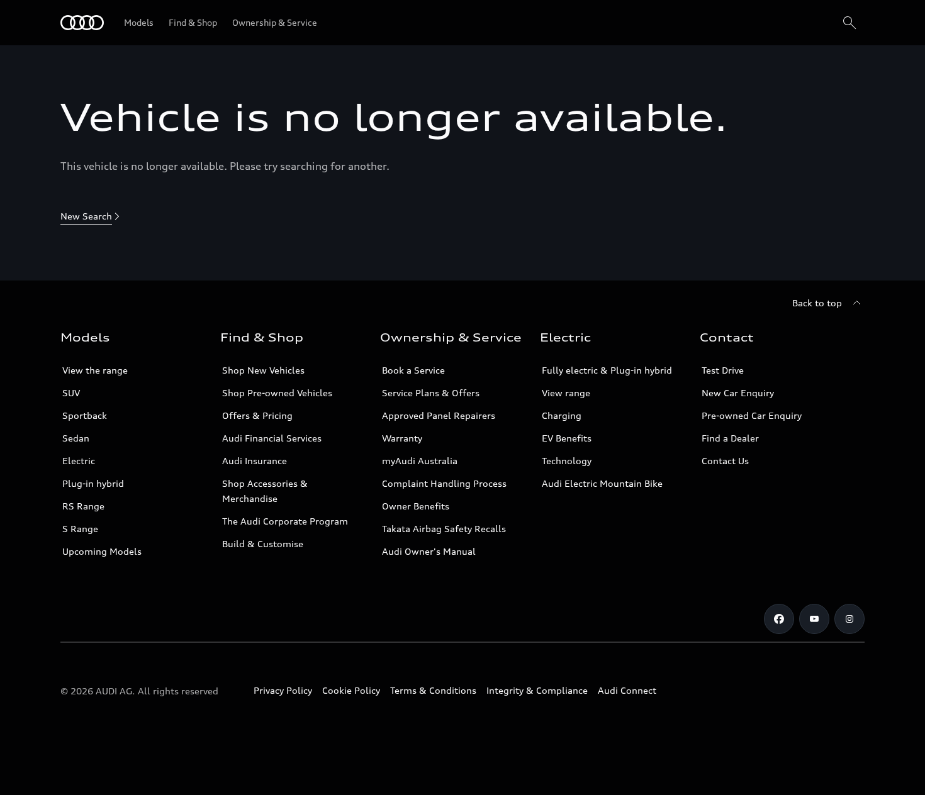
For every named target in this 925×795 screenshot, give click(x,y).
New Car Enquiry (738, 392)
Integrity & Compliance (537, 690)
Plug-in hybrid (93, 483)
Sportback (84, 415)
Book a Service (413, 370)
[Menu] (82, 22)
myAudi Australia (419, 460)
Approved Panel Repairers (438, 415)
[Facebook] (779, 619)
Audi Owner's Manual (429, 551)
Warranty (402, 438)
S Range (80, 528)
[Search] (849, 23)
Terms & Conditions (433, 690)
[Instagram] (849, 619)
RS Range (83, 506)
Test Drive (723, 370)
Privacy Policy (283, 690)
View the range (95, 370)
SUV (71, 392)
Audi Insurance (254, 460)
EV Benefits (566, 438)
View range (566, 392)
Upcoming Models (102, 551)
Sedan (75, 438)
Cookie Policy (351, 690)
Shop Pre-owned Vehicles (277, 392)
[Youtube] (814, 619)
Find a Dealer (730, 438)
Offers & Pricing (257, 415)
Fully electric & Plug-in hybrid (607, 370)
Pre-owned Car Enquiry (752, 415)
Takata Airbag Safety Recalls (444, 528)
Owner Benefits (415, 506)
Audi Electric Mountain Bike (602, 483)
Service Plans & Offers (430, 392)
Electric (78, 460)
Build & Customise (262, 543)
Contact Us (725, 460)
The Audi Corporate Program (285, 521)
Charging (561, 415)
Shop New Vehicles (263, 370)
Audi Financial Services (272, 438)
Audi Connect (627, 690)
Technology (566, 460)
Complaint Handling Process (444, 483)
